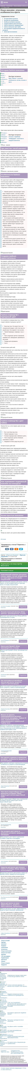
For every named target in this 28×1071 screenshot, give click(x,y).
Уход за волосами (6, 951)
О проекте (3, 1050)
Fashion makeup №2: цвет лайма (12, 27)
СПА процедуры (5, 956)
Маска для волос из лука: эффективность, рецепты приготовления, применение (11, 904)
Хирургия (4, 964)
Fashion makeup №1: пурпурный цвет (13, 25)
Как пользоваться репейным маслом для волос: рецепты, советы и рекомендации (11, 682)
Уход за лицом (5, 963)
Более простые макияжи (10, 31)
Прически (4, 959)
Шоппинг (3, 944)
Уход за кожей (5, 940)
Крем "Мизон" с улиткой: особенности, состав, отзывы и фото (18, 80)
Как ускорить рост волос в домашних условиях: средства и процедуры (12, 832)
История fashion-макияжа (11, 18)
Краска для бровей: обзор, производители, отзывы (10, 647)
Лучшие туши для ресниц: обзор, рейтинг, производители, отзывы (13, 612)
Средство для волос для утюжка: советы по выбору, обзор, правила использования (13, 868)
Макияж (3, 954)
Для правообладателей (17, 1053)
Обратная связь (5, 1052)
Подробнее (23, 607)
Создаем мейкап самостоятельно (13, 23)
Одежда (3, 942)
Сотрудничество (15, 1050)
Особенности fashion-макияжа (12, 22)
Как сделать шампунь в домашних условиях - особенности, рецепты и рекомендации (14, 759)
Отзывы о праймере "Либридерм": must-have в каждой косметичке (16, 138)
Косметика (3, 607)
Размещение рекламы (17, 1052)
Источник (3, 539)
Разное (3, 961)
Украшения (4, 947)
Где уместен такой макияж (11, 20)
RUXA (6, 2)
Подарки (3, 945)
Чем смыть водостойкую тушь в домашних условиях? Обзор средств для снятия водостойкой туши (13, 794)
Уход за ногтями (6, 952)
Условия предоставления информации (11, 1068)
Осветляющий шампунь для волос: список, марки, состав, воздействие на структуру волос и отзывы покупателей (14, 577)
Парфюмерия (5, 958)
